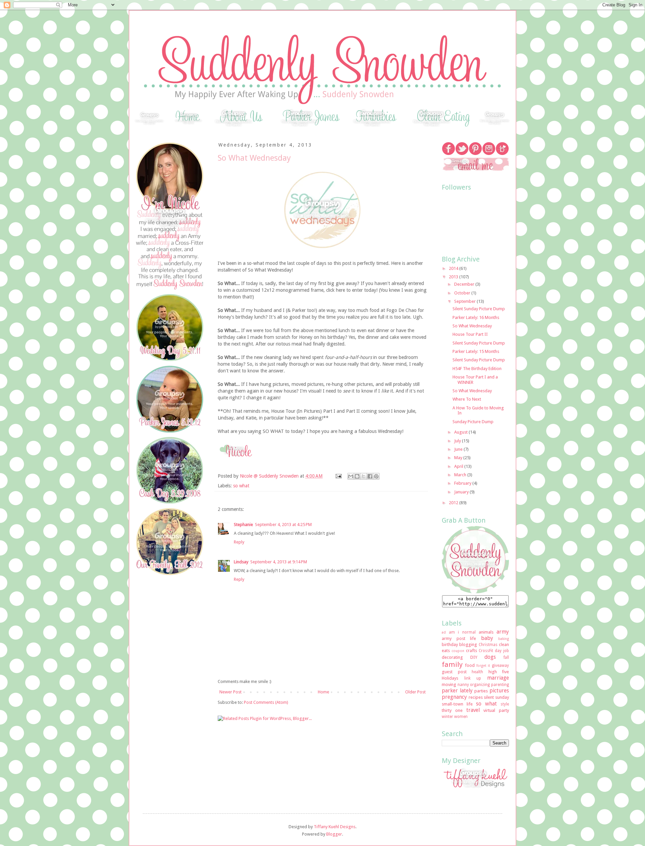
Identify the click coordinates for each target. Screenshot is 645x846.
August (461, 432)
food (470, 665)
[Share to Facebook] (370, 476)
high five (498, 671)
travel (473, 710)
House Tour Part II (470, 334)
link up (472, 678)
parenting (500, 684)
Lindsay (241, 561)
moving (449, 684)
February (463, 483)
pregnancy (454, 697)
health (477, 672)
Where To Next (467, 399)
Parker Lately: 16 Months (476, 317)
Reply (239, 542)
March (460, 474)
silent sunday (496, 697)
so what (241, 485)
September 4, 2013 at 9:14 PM (278, 561)
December (464, 284)
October (462, 292)
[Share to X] (363, 476)
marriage (498, 678)
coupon (458, 651)
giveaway (500, 665)
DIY (473, 657)
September (465, 301)
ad (444, 632)
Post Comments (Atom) (266, 702)
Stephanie (243, 524)
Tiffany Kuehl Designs (334, 826)
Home (323, 691)
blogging (468, 644)
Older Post (415, 691)
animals (486, 632)
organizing (480, 684)
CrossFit (486, 650)
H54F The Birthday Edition (477, 368)
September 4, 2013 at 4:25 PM (283, 524)
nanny (463, 684)
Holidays (450, 678)
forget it (483, 665)
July (458, 440)
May (458, 457)
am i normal (462, 632)
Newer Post (230, 691)
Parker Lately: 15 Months (476, 351)
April (459, 466)
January (462, 491)
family (452, 664)
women (461, 716)
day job (502, 650)
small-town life (457, 704)
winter (447, 716)
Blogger (334, 834)
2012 (454, 502)
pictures (499, 690)
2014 (454, 268)
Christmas (488, 644)
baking (503, 639)
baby (487, 638)
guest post (454, 671)
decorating (452, 657)
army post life (459, 638)
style (505, 704)
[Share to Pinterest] (376, 476)
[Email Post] (338, 476)
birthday (450, 644)
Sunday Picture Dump (473, 421)
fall (506, 657)
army (503, 632)
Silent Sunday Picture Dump (479, 308)
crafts (471, 650)
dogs (490, 657)
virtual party (496, 710)
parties (481, 690)
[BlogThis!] (357, 476)
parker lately (457, 690)
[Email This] (350, 476)
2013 (454, 276)
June (459, 449)
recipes (476, 697)
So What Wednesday (472, 325)
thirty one (452, 710)
